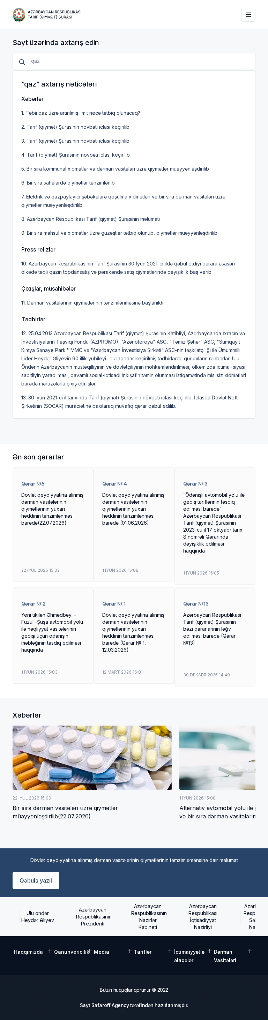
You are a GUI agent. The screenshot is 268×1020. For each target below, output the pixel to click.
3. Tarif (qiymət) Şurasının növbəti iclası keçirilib (75, 141)
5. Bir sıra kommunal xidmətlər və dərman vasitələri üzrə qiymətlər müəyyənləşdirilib (115, 169)
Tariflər (142, 952)
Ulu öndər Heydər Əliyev (37, 916)
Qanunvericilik (71, 952)
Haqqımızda (28, 952)
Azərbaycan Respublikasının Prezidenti (93, 917)
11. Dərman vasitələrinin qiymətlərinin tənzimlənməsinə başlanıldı (92, 303)
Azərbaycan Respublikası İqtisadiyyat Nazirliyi (202, 916)
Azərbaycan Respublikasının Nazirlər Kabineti (148, 916)
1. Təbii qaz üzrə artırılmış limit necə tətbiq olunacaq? (80, 113)
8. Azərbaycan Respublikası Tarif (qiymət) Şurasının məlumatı (90, 219)
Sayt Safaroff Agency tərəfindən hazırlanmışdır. (134, 1005)
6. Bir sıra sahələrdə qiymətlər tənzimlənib (68, 183)
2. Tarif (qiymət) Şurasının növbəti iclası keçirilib (75, 127)
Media (101, 952)
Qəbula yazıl (36, 880)
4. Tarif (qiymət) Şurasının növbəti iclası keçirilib (75, 155)
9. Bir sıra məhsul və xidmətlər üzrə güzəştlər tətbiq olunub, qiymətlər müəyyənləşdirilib (119, 233)
